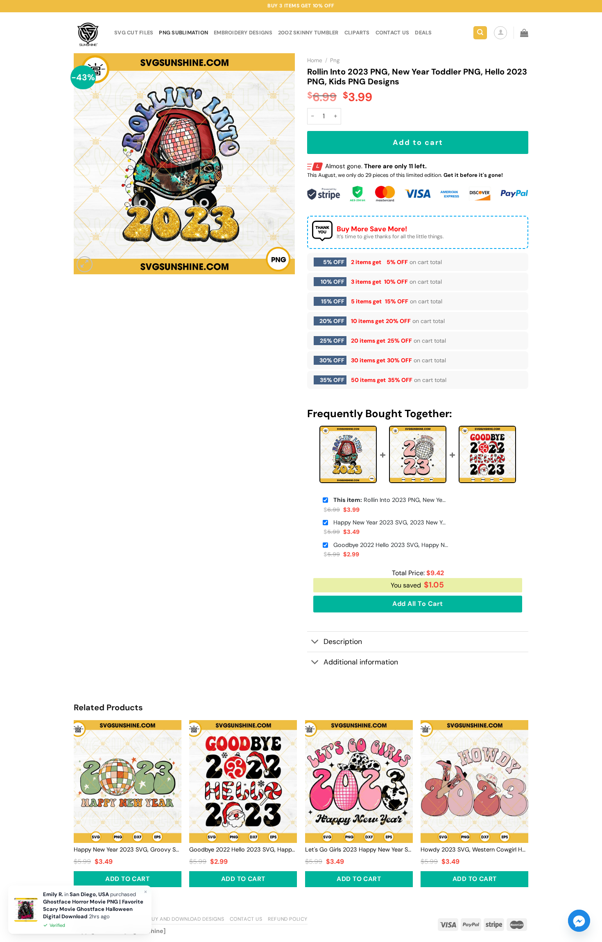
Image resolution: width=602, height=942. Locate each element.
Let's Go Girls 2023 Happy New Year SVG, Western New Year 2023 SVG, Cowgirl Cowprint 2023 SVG (359, 849)
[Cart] (524, 33)
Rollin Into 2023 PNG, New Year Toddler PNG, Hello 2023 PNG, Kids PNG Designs (390, 500)
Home (314, 60)
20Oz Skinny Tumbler (308, 32)
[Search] (480, 33)
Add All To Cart (417, 603)
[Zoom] (85, 264)
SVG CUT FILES (133, 32)
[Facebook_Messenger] (579, 921)
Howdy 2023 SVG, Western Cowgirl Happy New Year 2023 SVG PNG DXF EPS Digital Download (474, 849)
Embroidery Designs (243, 32)
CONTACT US (393, 32)
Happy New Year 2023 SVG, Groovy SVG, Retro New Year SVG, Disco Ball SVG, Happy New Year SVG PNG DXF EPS (127, 849)
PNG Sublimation (183, 32)
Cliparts (357, 32)
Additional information (361, 661)
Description (343, 641)
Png (335, 60)
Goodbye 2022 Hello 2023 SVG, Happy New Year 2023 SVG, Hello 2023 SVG (390, 545)
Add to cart (418, 142)
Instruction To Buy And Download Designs (164, 919)
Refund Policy (288, 919)
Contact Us (246, 919)
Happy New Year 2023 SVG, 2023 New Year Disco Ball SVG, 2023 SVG (390, 522)
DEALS (423, 32)
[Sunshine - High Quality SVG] (88, 33)
